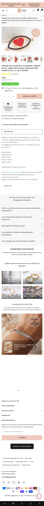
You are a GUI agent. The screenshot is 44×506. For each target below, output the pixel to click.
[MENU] (3, 10)
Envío (32, 461)
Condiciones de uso (21, 461)
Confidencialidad (8, 461)
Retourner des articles (22, 446)
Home (3, 15)
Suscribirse (22, 437)
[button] (39, 40)
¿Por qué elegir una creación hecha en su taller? (18, 241)
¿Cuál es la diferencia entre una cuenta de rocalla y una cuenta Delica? (21, 209)
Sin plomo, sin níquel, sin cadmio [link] (14, 118)
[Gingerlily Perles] (22, 10)
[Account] (33, 10)
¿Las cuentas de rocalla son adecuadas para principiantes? (17, 233)
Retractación (26, 465)
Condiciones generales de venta (13, 458)
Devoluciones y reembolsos (11, 465)
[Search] (7, 10)
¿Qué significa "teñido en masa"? (13, 226)
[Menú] (13, 503)
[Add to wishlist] (39, 491)
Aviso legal (28, 458)
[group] (22, 40)
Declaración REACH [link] (22, 116)
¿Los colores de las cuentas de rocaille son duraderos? (17, 218)
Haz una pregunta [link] (9, 116)
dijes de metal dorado (13, 172)
